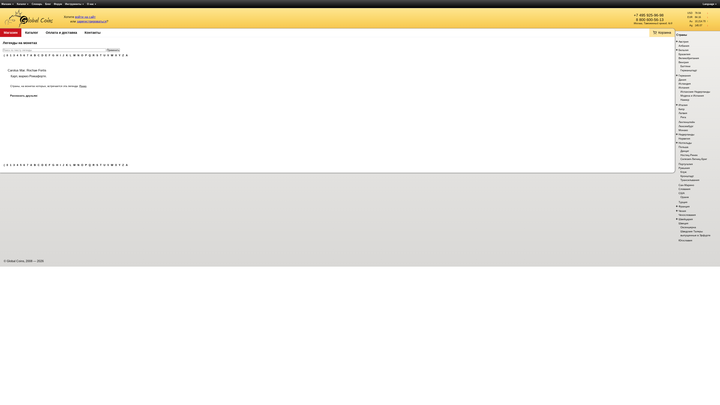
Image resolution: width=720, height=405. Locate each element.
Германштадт (688, 70)
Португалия (686, 164)
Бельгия (683, 50)
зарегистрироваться (91, 21)
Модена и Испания (692, 95)
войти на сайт (85, 17)
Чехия (682, 210)
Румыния (684, 168)
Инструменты (74, 4)
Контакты (92, 32)
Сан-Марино (686, 185)
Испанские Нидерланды (695, 91)
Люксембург (686, 126)
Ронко (82, 86)
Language (710, 4)
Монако (683, 130)
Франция (684, 206)
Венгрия (684, 62)
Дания (682, 79)
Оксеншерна (688, 227)
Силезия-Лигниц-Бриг (693, 159)
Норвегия (684, 138)
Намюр (684, 99)
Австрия (683, 41)
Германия (685, 75)
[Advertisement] (337, 132)
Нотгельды (685, 142)
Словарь (37, 4)
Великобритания (689, 58)
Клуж (683, 171)
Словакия (684, 189)
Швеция (683, 223)
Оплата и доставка (61, 32)
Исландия (685, 83)
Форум (58, 4)
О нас (91, 4)
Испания (684, 87)
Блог (48, 4)
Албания (684, 45)
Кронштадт (687, 176)
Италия (683, 105)
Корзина (664, 32)
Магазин (8, 4)
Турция (683, 202)
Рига (683, 117)
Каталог (23, 4)
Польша (683, 147)
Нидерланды (686, 134)
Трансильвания (689, 180)
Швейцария (686, 219)
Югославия (685, 240)
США (682, 193)
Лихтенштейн (687, 122)
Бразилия (684, 54)
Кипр (682, 109)
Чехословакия (687, 214)
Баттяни (685, 66)
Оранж (684, 197)
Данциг (684, 150)
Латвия (683, 113)
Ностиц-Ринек (689, 155)
